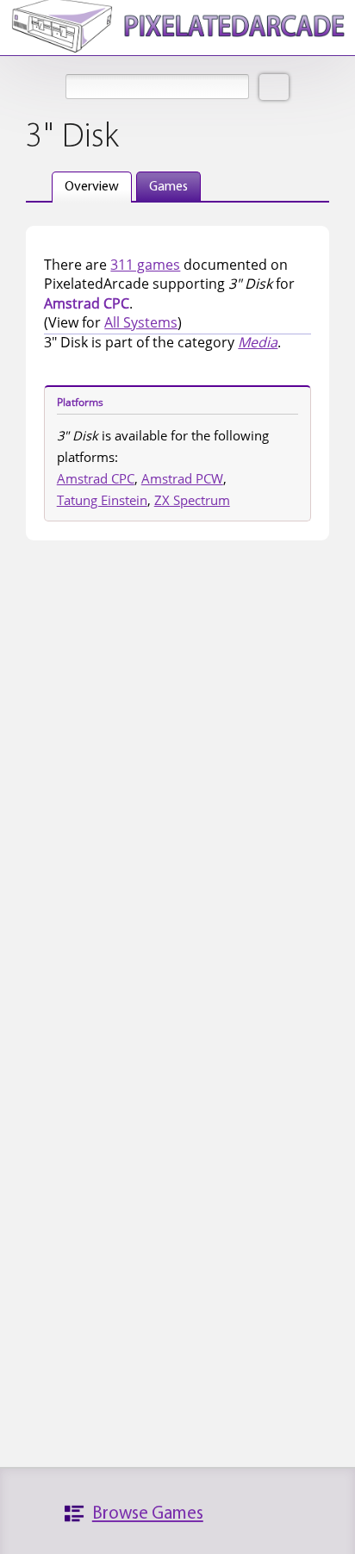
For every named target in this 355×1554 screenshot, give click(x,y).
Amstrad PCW (182, 478)
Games (168, 187)
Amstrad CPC (95, 478)
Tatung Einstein (102, 500)
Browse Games (147, 1514)
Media (257, 342)
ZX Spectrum (192, 500)
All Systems (141, 322)
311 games (145, 264)
